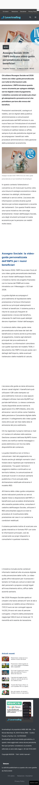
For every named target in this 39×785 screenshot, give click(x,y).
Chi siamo (5, 11)
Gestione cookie (34, 782)
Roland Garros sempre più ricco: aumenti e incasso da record (19, 658)
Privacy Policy (32, 11)
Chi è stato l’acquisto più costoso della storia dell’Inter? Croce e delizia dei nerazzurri (19, 672)
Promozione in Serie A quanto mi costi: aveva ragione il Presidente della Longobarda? (19, 665)
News (6, 47)
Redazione (15, 11)
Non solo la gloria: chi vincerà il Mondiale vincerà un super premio (20, 692)
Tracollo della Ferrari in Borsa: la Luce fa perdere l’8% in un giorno (19, 685)
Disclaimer (23, 11)
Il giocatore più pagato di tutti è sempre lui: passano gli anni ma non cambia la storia (19, 679)
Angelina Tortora (9, 68)
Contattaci (5, 757)
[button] (30, 17)
